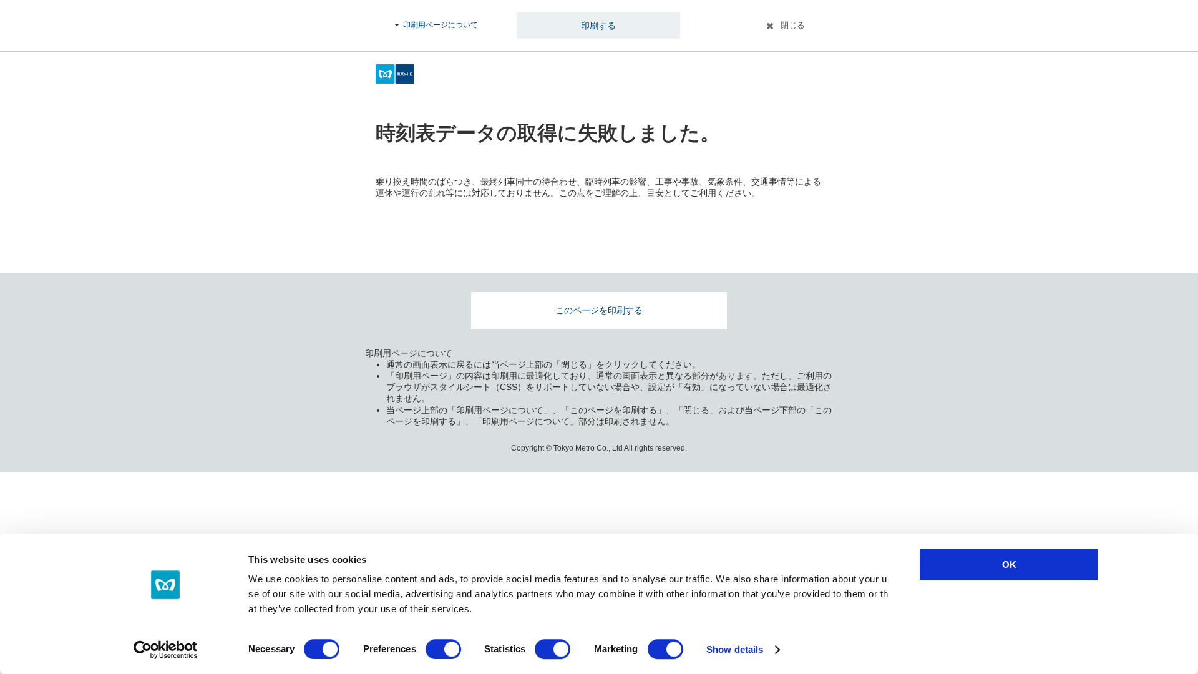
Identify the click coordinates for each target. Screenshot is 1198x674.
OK (1009, 564)
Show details (734, 649)
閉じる (793, 25)
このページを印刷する (599, 310)
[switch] (443, 649)
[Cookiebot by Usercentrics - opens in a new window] (165, 649)
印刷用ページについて (440, 25)
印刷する (598, 26)
